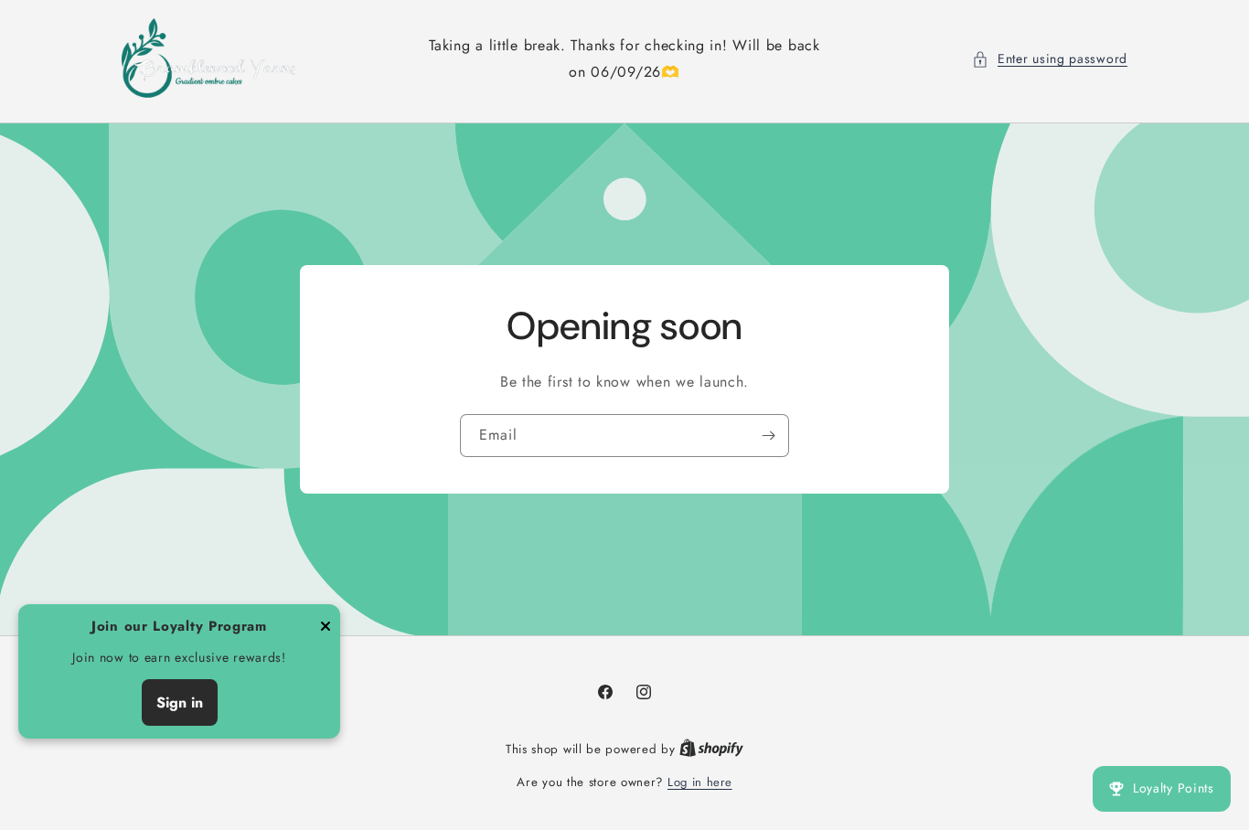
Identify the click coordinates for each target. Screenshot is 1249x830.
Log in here (699, 782)
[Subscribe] (768, 435)
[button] (1049, 59)
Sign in (179, 702)
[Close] (325, 627)
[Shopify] (711, 749)
